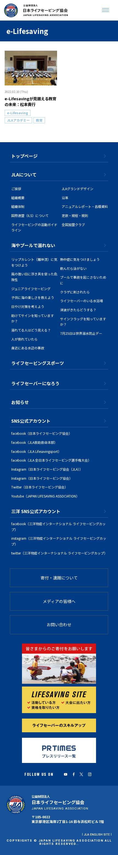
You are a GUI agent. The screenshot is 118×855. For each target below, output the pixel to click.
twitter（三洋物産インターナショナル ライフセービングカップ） (59, 553)
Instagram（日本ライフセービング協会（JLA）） (47, 469)
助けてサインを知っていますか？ (32, 318)
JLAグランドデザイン (77, 188)
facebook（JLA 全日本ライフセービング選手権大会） (51, 460)
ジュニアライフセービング (30, 288)
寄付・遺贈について (59, 578)
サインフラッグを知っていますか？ (83, 321)
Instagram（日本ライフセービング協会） (41, 478)
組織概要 (17, 197)
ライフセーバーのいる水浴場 (81, 300)
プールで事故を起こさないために (83, 280)
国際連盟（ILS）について (30, 215)
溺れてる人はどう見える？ (31, 330)
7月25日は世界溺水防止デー (81, 333)
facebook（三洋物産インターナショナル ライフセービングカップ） (58, 526)
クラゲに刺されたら (75, 292)
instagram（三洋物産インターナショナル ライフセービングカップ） (58, 541)
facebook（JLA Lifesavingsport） (36, 451)
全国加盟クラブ (73, 224)
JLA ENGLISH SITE (97, 834)
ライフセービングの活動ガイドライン (34, 227)
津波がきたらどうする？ (78, 309)
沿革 (65, 197)
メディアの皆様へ (59, 601)
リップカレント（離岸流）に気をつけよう (34, 262)
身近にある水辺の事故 (27, 347)
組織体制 (17, 206)
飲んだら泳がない (73, 268)
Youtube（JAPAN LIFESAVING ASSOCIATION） (45, 496)
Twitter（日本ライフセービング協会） (39, 487)
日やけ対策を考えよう (27, 306)
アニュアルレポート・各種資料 (85, 206)
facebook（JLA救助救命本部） (34, 442)
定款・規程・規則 (75, 215)
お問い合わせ (59, 624)
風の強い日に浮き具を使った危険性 (34, 276)
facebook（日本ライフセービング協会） (41, 433)
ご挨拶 (16, 188)
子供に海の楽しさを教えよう (32, 297)
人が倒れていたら (24, 339)
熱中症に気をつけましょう (80, 259)
